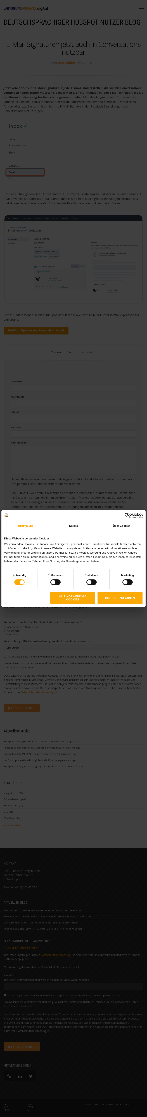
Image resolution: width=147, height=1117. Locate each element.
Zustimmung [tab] (26, 525)
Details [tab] (73, 525)
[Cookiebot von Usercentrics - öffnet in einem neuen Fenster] (127, 515)
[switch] (51, 582)
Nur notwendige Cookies (73, 598)
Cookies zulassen (120, 598)
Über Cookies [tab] (121, 525)
